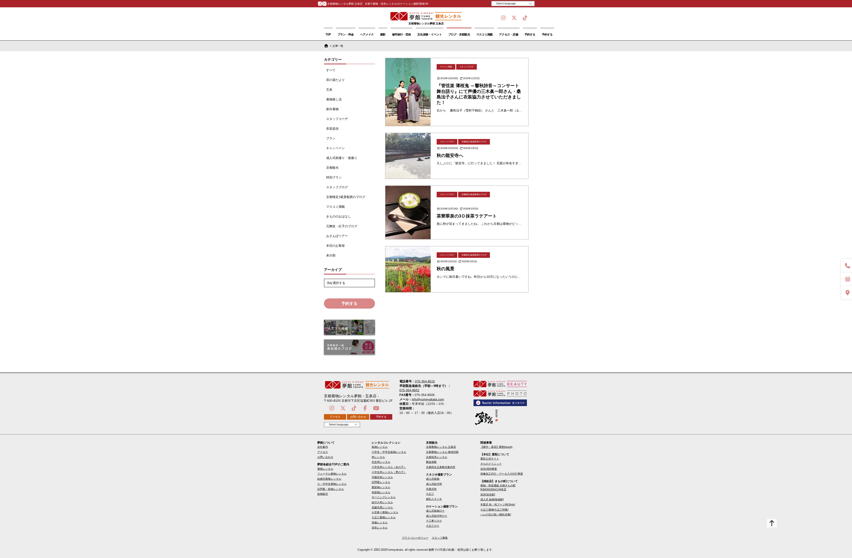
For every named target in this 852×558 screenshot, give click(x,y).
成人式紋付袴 (434, 484)
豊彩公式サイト (489, 458)
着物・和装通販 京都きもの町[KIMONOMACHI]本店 (498, 487)
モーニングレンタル (384, 497)
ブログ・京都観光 (459, 34)
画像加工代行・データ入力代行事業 (501, 473)
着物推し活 (334, 99)
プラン (330, 138)
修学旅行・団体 (401, 34)
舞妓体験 (431, 462)
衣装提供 (332, 128)
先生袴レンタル (381, 462)
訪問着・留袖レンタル (330, 489)
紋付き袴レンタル (382, 502)
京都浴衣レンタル (436, 457)
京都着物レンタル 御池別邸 (442, 452)
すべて (330, 70)
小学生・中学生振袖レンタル (389, 452)
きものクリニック (491, 463)
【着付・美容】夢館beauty (496, 446)
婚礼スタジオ (434, 499)
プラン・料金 (345, 34)
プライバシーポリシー (415, 537)
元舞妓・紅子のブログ (341, 226)
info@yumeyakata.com (428, 399)
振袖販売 (322, 493)
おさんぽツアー (337, 235)
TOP (328, 34)
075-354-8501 (409, 390)
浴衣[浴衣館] (487, 494)
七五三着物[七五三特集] (494, 509)
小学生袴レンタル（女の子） (389, 467)
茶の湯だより (335, 79)
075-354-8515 (425, 381)
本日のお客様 (335, 245)
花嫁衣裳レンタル (382, 507)
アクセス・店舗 (508, 34)
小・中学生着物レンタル (332, 484)
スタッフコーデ (337, 118)
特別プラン (334, 177)
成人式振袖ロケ (435, 510)
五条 (329, 89)
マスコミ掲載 (484, 34)
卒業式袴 (431, 489)
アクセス (335, 416)
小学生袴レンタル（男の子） (389, 472)
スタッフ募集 (440, 537)
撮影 (382, 34)
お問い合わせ (358, 416)
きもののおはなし (338, 216)
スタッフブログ (337, 187)
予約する (530, 34)
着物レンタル (325, 468)
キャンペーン (335, 148)
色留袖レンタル (381, 492)
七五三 (430, 493)
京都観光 (332, 167)
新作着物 (332, 109)
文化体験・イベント (429, 34)
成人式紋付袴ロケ (436, 515)
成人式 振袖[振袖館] (492, 499)
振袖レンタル (380, 446)
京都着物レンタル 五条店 (441, 446)
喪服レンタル (380, 522)
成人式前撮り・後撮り (341, 157)
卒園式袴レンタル (382, 477)
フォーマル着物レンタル (332, 473)
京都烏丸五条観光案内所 (440, 467)
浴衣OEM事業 (488, 468)
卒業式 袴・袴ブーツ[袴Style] (497, 504)
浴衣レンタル (380, 527)
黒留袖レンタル (381, 487)
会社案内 (322, 446)
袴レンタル (378, 457)
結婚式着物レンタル (329, 478)
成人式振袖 (432, 478)
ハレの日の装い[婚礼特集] (495, 514)
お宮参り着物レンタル (385, 512)
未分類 (330, 255)
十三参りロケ (434, 520)
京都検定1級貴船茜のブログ (345, 196)
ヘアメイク (367, 34)
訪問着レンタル (381, 482)
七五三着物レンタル (384, 517)
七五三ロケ (432, 525)
